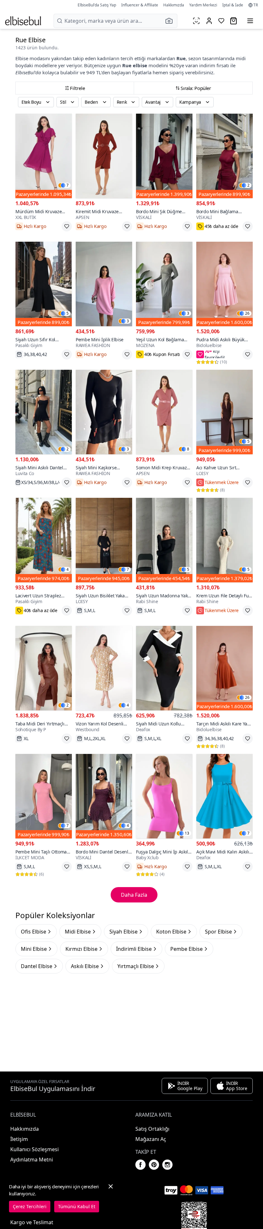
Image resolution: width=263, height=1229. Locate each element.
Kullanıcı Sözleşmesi (34, 1149)
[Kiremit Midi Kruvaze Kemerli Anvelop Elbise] (104, 156)
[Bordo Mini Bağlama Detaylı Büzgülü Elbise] (224, 156)
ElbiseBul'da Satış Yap (97, 5)
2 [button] (248, 185)
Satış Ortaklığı (152, 1128)
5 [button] (67, 313)
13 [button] (187, 833)
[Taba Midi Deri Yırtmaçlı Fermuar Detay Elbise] (43, 668)
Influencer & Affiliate (139, 5)
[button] (171, 20)
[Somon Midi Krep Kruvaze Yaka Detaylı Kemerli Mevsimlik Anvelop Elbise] (164, 412)
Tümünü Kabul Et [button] (76, 1206)
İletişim (19, 1139)
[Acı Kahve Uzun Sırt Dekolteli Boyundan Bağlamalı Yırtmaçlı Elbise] (224, 412)
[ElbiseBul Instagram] (167, 1165)
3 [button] (128, 321)
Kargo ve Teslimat (31, 1222)
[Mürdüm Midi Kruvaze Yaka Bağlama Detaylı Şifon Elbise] (43, 156)
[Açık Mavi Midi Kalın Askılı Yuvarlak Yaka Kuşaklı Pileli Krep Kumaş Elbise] (224, 796)
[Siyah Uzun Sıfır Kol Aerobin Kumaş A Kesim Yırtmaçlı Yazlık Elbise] (43, 284)
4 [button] (67, 569)
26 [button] (247, 313)
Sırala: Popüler (196, 88)
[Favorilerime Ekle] (67, 226)
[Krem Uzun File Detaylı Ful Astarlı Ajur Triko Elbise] (224, 540)
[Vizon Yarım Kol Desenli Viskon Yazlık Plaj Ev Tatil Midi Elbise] (104, 668)
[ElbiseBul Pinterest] (154, 1165)
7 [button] (67, 185)
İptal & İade (232, 5)
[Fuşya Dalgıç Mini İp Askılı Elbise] (164, 796)
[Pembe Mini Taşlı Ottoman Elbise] (43, 796)
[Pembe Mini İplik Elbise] (104, 284)
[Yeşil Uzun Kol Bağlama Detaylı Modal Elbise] (164, 284)
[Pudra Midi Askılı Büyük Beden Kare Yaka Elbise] (224, 284)
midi (241, 58)
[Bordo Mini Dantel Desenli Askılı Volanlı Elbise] (104, 796)
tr (255, 5)
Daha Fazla (134, 894)
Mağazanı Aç (150, 1139)
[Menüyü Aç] (250, 21)
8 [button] (188, 449)
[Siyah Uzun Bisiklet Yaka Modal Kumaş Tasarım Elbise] (104, 540)
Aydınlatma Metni (31, 1159)
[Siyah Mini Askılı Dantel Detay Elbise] (43, 412)
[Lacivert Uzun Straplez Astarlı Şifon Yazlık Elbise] (43, 540)
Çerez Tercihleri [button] (30, 1206)
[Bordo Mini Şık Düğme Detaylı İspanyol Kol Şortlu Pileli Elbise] (164, 156)
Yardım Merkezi (203, 5)
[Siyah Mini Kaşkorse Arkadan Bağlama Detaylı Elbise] (104, 412)
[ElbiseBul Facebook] (140, 1165)
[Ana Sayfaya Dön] (23, 20)
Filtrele (77, 88)
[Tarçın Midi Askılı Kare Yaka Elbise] (224, 668)
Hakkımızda (173, 5)
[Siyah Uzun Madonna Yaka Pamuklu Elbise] (164, 540)
